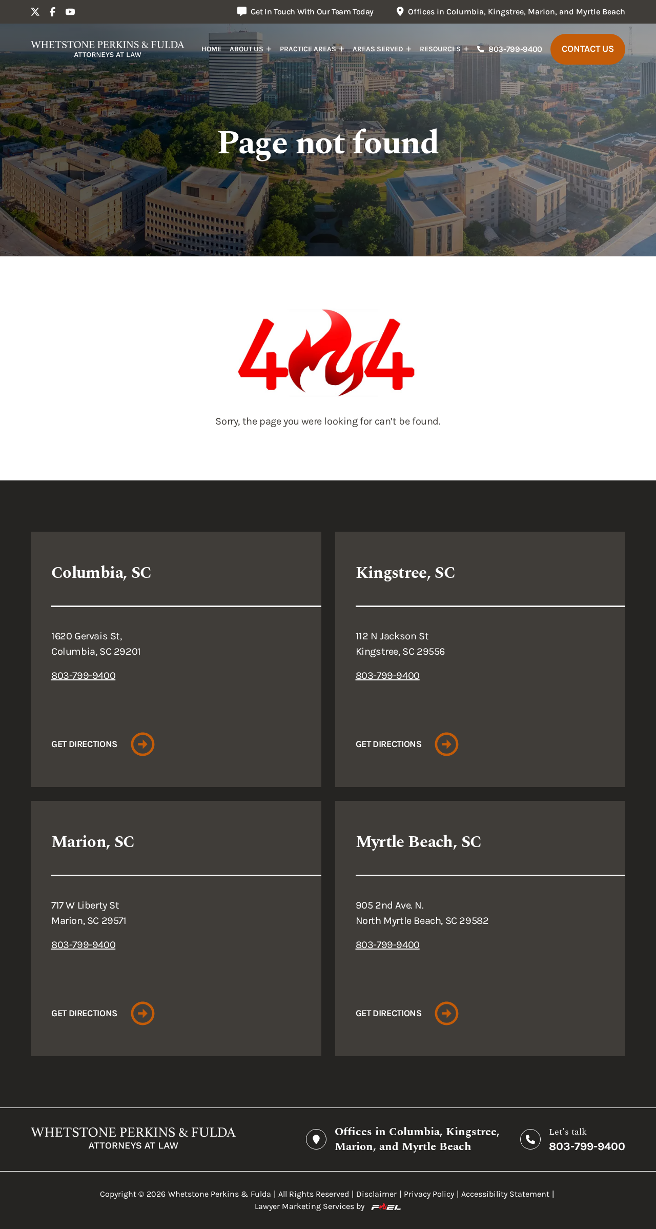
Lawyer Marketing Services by (309, 1206)
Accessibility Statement (505, 1194)
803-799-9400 (515, 49)
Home (211, 49)
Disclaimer (376, 1194)
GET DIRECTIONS (84, 744)
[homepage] (107, 49)
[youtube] (70, 11)
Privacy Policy (429, 1194)
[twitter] (35, 11)
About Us (246, 49)
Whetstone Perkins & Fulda (219, 1194)
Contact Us (588, 48)
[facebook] (52, 11)
